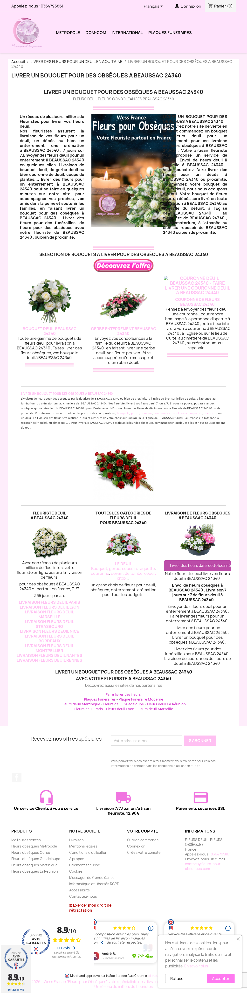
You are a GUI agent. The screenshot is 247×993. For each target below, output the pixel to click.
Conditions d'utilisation (88, 852)
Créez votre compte (144, 852)
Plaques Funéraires (100, 699)
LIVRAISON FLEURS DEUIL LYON (49, 607)
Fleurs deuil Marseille (155, 708)
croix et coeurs (179, 413)
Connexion (136, 846)
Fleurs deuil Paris (88, 708)
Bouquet (99, 568)
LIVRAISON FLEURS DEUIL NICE (49, 631)
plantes (208, 413)
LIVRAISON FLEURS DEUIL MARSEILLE (49, 614)
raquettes (196, 413)
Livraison (76, 840)
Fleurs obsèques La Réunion (34, 871)
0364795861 (52, 6)
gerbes (135, 413)
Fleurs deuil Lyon (120, 708)
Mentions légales (83, 846)
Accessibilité (79, 890)
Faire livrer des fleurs (123, 694)
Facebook (16, 777)
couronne (100, 573)
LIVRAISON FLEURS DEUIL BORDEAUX (49, 638)
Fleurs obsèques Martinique (34, 865)
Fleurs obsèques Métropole (34, 846)
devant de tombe (127, 573)
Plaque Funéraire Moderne (141, 699)
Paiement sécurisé (84, 865)
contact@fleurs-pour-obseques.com (203, 866)
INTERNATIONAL (127, 32)
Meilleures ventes (26, 840)
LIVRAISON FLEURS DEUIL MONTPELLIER (49, 648)
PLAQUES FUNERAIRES (170, 32)
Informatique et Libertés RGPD (94, 884)
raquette (146, 568)
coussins (146, 413)
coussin (129, 568)
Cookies (76, 871)
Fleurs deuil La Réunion (166, 703)
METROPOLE (68, 32)
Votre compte (142, 831)
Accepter (221, 978)
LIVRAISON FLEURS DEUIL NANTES (49, 655)
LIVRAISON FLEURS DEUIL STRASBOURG (49, 624)
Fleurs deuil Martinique (81, 703)
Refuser (177, 978)
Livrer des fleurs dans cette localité (200, 565)
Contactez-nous (83, 896)
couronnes (161, 413)
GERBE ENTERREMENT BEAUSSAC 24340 (123, 331)
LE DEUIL (123, 563)
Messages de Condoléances (93, 877)
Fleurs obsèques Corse (30, 852)
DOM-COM (96, 32)
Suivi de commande (143, 840)
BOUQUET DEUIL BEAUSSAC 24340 (49, 331)
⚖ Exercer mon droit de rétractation (90, 908)
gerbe (114, 568)
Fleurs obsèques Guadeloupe (35, 858)
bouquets (123, 413)
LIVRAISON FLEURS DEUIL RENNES (49, 660)
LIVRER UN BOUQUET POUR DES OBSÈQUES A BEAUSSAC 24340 (67, 393)
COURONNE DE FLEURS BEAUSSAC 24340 (197, 302)
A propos (76, 858)
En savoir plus (196, 966)
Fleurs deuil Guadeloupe (123, 703)
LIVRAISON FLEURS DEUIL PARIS (49, 602)
